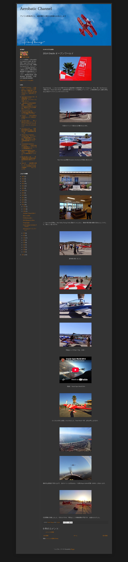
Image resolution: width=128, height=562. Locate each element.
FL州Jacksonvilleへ (28, 218)
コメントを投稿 (50, 532)
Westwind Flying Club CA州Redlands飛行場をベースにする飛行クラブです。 (29, 112)
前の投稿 (105, 535)
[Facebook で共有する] (70, 523)
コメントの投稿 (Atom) (52, 538)
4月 (24, 245)
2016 (23, 200)
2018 (23, 195)
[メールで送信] (64, 523)
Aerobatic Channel (36, 8)
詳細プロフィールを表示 (26, 80)
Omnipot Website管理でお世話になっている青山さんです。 (29, 117)
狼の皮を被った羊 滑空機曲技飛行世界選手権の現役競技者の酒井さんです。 (29, 159)
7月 (24, 238)
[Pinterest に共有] (72, 523)
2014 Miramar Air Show (29, 220)
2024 (23, 181)
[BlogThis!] (66, 523)
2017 (23, 197)
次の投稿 (46, 535)
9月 (24, 233)
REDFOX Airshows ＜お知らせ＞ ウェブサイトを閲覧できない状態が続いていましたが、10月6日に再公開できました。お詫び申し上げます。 (29, 91)
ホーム (75, 535)
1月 (24, 252)
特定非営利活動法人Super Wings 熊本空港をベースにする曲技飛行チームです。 (29, 152)
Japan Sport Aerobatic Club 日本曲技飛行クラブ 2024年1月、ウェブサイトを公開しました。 (29, 99)
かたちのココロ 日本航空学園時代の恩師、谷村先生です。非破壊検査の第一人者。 (29, 131)
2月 (24, 249)
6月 (24, 240)
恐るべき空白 (26, 215)
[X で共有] (68, 523)
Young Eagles (26, 222)
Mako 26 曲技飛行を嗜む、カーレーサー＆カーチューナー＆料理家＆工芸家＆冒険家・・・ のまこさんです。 (29, 166)
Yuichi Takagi (25, 57)
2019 (23, 193)
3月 (24, 247)
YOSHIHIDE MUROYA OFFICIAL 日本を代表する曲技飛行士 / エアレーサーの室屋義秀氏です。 (29, 146)
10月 (24, 211)
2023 (23, 183)
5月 (24, 242)
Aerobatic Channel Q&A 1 (29, 213)
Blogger (72, 549)
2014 (23, 204)
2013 (23, 254)
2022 (23, 186)
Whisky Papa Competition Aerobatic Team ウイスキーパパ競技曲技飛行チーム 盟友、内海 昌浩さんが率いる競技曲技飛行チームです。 (30, 138)
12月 (24, 206)
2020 (23, 190)
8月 (24, 235)
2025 (23, 179)
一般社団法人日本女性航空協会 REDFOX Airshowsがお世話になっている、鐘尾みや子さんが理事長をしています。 (29, 106)
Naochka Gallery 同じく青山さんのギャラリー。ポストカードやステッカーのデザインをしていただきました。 (29, 123)
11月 (24, 209)
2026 (23, 176)
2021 (23, 188)
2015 (23, 202)
